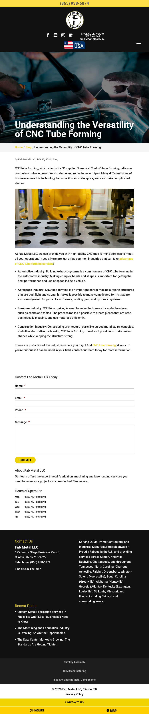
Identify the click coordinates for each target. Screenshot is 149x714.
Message (22, 422)
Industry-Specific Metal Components (74, 679)
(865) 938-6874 (74, 3)
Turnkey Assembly (74, 662)
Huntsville (116, 581)
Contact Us (74, 702)
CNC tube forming (104, 345)
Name (20, 386)
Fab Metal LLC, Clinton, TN (79, 689)
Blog (55, 159)
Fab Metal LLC (26, 159)
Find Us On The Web (28, 569)
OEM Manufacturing (74, 671)
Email (20, 398)
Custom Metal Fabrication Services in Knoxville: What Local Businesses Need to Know (43, 616)
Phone (20, 410)
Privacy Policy (74, 694)
